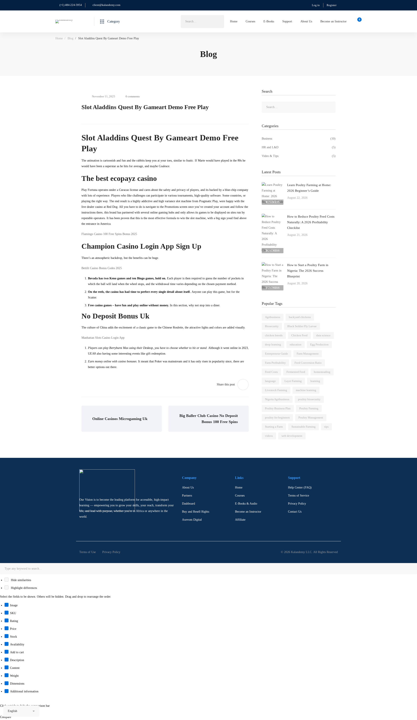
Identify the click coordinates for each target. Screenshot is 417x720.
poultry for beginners (277, 417)
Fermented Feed (295, 371)
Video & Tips (299, 156)
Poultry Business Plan (278, 408)
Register (331, 5)
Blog (70, 38)
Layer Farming (293, 381)
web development (291, 435)
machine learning (306, 390)
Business (299, 138)
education (295, 344)
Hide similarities (20, 580)
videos (269, 435)
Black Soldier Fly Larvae (302, 326)
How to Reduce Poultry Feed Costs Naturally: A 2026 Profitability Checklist (310, 222)
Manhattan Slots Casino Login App (102, 337)
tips (326, 426)
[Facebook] (79, 526)
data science (323, 335)
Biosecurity (272, 326)
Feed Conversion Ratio (308, 362)
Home (59, 38)
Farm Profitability (275, 362)
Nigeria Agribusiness (277, 399)
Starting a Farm (274, 426)
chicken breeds (274, 335)
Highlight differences (23, 588)
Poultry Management (310, 417)
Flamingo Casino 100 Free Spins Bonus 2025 (109, 234)
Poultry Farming (308, 408)
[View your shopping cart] (358, 21)
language (270, 381)
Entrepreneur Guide (276, 353)
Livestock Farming (276, 390)
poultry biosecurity (309, 399)
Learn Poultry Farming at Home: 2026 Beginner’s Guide (309, 187)
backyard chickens (300, 317)
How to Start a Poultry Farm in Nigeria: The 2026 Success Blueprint (307, 270)
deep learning (273, 344)
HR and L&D (299, 147)
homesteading (322, 371)
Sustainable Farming (303, 426)
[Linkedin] (93, 526)
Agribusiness (272, 317)
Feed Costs (271, 371)
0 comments (133, 96)
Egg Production (319, 344)
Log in (316, 5)
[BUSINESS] (272, 185)
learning (315, 381)
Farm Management (308, 353)
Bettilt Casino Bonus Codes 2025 (101, 268)
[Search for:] (202, 21)
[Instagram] (86, 526)
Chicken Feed (299, 335)
